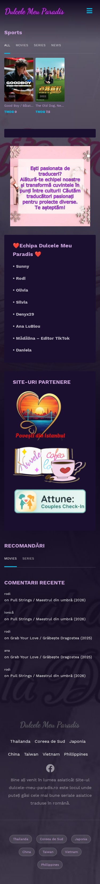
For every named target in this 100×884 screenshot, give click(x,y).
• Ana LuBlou (26, 326)
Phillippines (76, 754)
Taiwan (31, 754)
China (14, 754)
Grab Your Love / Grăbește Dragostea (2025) (51, 638)
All (7, 45)
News (56, 45)
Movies (22, 45)
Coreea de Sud (50, 741)
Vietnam (51, 754)
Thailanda (20, 741)
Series (40, 45)
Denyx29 (25, 314)
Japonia (77, 741)
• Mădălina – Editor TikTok (41, 338)
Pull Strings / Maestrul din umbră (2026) (48, 600)
